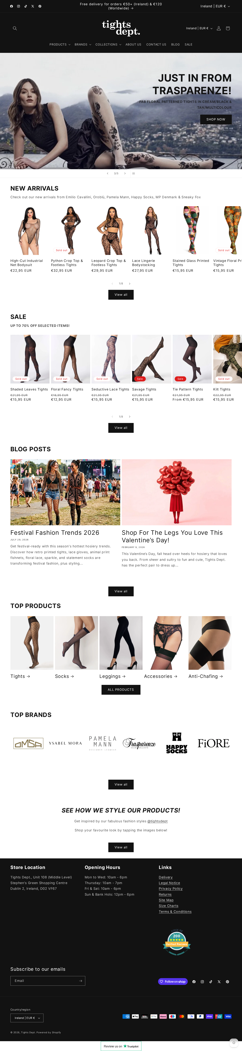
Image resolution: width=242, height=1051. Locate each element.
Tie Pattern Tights (188, 389)
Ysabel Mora (61, 767)
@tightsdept (157, 821)
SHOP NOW (128, 136)
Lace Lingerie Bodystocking (143, 263)
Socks (62, 676)
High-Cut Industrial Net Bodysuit (26, 263)
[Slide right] (130, 283)
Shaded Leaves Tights (29, 389)
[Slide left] (112, 283)
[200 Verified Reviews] (176, 957)
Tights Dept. (28, 1032)
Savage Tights (144, 389)
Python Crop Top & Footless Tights (67, 263)
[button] (14, 28)
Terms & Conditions (175, 911)
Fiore (202, 767)
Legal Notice (169, 883)
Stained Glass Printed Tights (191, 263)
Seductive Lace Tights (110, 389)
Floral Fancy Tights (67, 389)
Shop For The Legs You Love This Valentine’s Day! (172, 536)
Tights (17, 676)
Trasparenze (136, 767)
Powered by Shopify (48, 1032)
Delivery (166, 877)
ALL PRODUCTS (121, 689)
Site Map (166, 900)
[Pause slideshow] (134, 173)
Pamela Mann (100, 767)
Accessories (158, 676)
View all (121, 294)
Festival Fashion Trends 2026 (54, 532)
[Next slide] (125, 173)
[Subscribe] (80, 981)
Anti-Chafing (203, 676)
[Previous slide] (107, 173)
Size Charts (168, 906)
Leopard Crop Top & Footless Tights (109, 263)
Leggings (110, 676)
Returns (165, 894)
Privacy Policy (171, 888)
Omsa (17, 767)
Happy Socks (174, 767)
